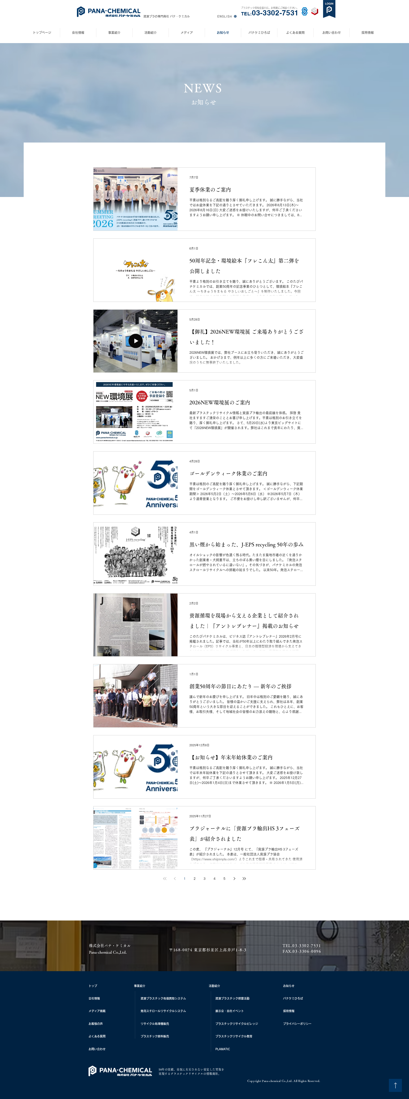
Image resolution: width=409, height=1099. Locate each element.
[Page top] (395, 1085)
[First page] (164, 878)
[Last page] (244, 878)
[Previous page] (174, 878)
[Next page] (234, 878)
